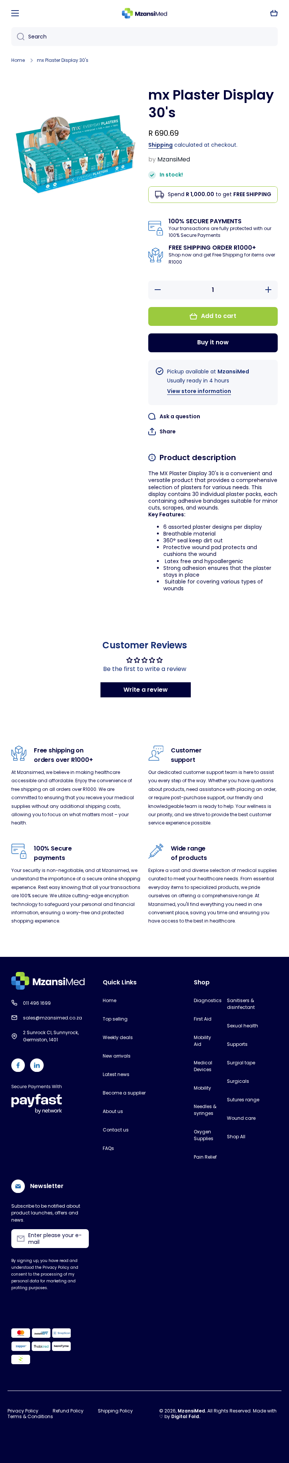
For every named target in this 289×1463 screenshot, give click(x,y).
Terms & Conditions (30, 1416)
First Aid (202, 1019)
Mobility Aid (202, 1040)
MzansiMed (191, 1411)
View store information (199, 391)
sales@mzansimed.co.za (52, 1018)
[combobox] (144, 36)
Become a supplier (124, 1093)
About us (113, 1111)
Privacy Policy (23, 1411)
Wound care (241, 1118)
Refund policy (68, 1411)
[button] (274, 13)
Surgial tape (241, 1062)
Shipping (160, 144)
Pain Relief (205, 1157)
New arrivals (117, 1056)
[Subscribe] (79, 1238)
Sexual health (242, 1025)
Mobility (202, 1088)
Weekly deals (118, 1037)
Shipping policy (115, 1411)
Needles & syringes (205, 1109)
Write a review (145, 689)
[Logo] (144, 13)
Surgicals (238, 1081)
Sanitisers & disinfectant (241, 1003)
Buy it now (213, 342)
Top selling (115, 1019)
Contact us (116, 1130)
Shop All (236, 1136)
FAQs (108, 1148)
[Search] (17, 36)
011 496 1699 (37, 1003)
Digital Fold (185, 1416)
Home (18, 60)
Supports (237, 1044)
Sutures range (243, 1099)
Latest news (116, 1074)
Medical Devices (203, 1066)
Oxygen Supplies (203, 1135)
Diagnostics (206, 1000)
